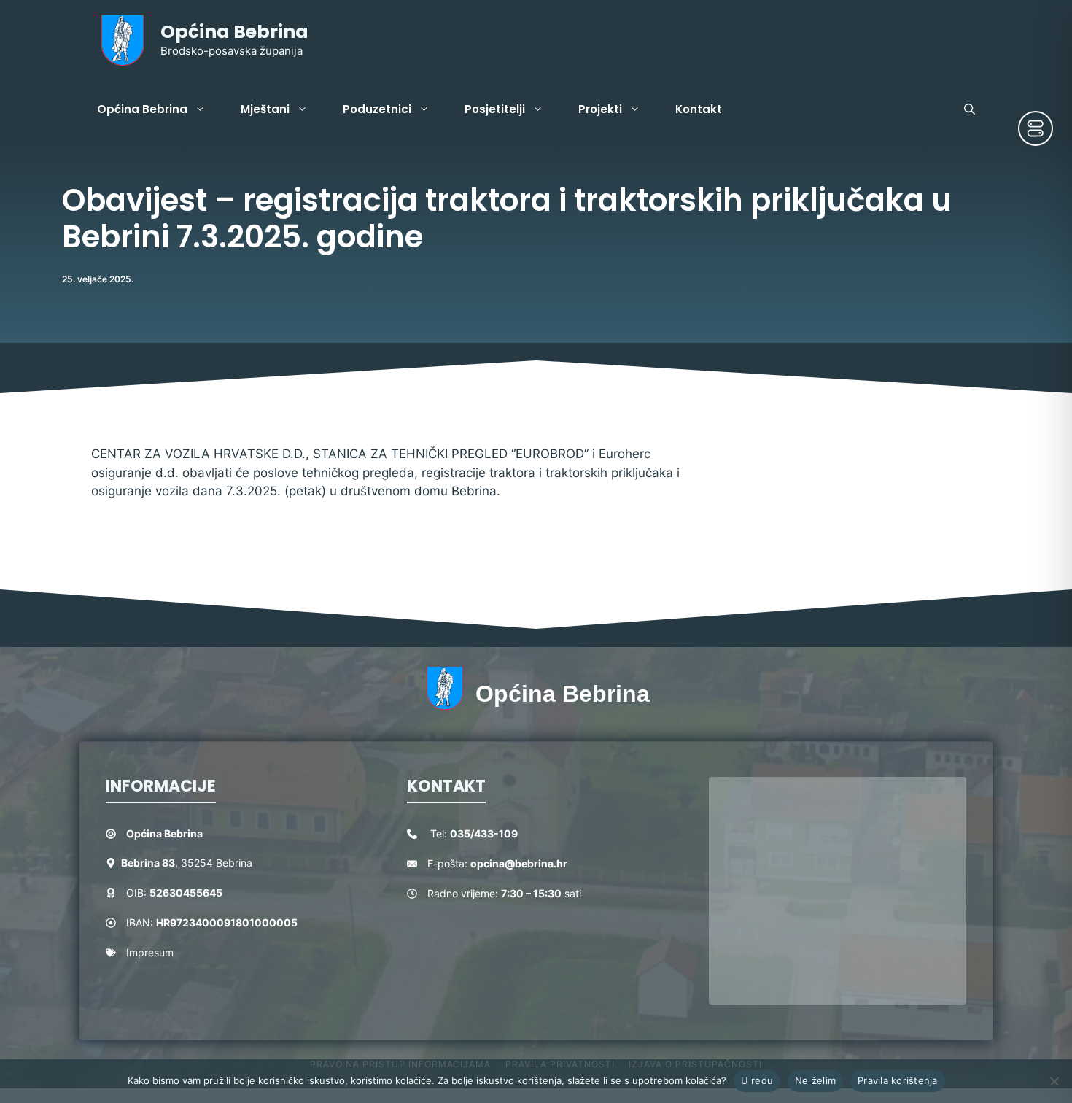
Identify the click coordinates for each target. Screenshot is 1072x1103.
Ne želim (815, 1080)
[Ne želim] (1053, 1081)
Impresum (150, 952)
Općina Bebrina (234, 31)
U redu (757, 1080)
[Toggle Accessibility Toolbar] (1035, 128)
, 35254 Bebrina (186, 862)
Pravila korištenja (898, 1080)
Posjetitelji (495, 109)
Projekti (600, 109)
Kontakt (698, 109)
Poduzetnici (377, 109)
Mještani (265, 109)
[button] (970, 109)
